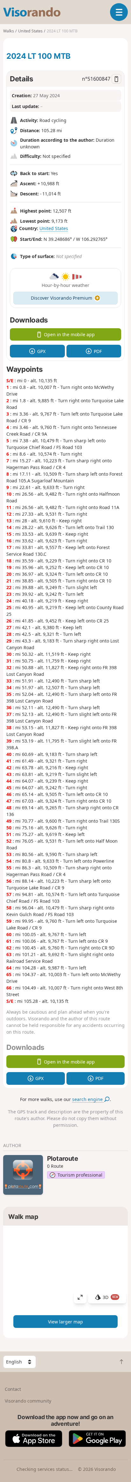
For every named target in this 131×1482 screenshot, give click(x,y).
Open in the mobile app (69, 334)
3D (110, 1297)
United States (53, 228)
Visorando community (28, 1401)
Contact (13, 1389)
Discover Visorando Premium (61, 298)
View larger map (65, 1322)
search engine (88, 1099)
